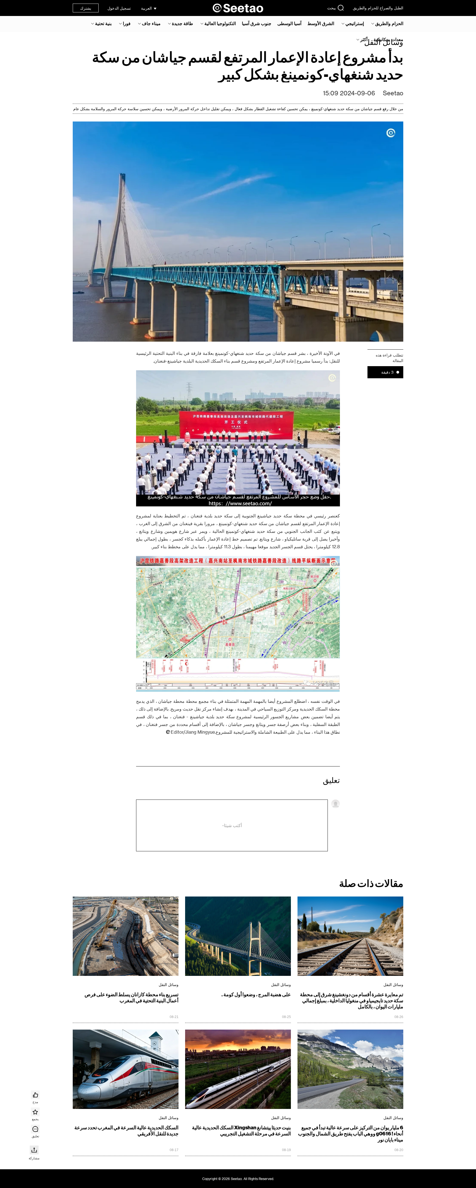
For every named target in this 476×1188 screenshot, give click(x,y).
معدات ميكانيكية (388, 39)
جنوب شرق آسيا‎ (256, 23)
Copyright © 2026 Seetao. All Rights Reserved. (238, 1179)
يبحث (331, 8)
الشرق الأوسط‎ (320, 23)
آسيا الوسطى (289, 23)
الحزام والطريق (389, 23)
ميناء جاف (151, 23)
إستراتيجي (354, 23)
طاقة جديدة (182, 23)
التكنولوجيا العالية (220, 23)
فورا (127, 23)
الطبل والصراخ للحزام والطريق (378, 8)
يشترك (85, 8)
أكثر (363, 39)
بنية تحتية (103, 23)
